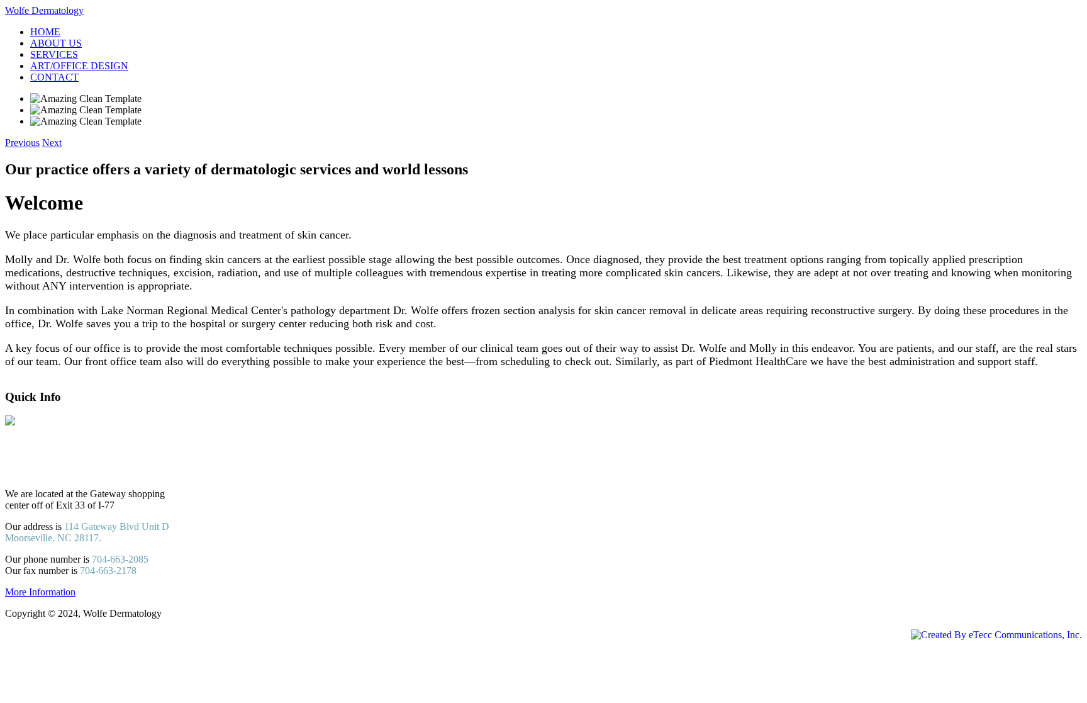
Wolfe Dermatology (44, 10)
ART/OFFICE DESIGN (79, 65)
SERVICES (54, 54)
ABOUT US (56, 43)
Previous (22, 142)
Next (52, 142)
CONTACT (54, 77)
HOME (45, 31)
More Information (40, 592)
